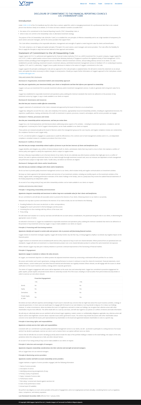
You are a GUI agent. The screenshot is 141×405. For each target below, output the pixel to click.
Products (92, 4)
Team (100, 4)
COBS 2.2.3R (27, 25)
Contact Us (108, 4)
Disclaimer (118, 4)
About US (83, 4)
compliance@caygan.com (27, 73)
